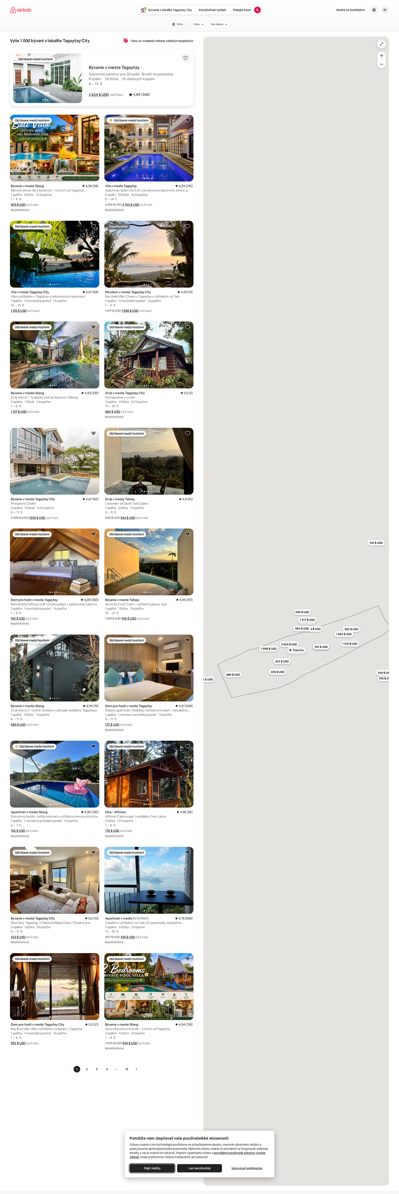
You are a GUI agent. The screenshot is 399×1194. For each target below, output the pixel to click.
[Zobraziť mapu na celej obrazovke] (381, 44)
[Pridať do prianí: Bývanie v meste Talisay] (187, 534)
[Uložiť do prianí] (185, 58)
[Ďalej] (136, 1069)
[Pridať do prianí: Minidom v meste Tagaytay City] (187, 226)
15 (126, 1069)
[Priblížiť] (381, 55)
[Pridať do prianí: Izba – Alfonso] (187, 746)
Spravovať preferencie (247, 1168)
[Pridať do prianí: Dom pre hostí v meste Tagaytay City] (93, 958)
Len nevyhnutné (200, 1168)
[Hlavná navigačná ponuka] (385, 10)
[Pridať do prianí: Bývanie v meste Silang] (93, 120)
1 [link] (77, 1069)
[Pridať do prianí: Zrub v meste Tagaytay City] (187, 327)
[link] (67, 1069)
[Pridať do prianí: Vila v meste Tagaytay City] (93, 226)
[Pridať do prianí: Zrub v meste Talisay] (187, 433)
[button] (99, 94)
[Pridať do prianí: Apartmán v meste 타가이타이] (187, 852)
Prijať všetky (152, 1168)
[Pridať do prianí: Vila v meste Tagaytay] (187, 120)
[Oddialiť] (381, 64)
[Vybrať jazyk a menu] (374, 10)
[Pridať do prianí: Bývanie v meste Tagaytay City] (93, 433)
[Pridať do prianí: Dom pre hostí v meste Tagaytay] (93, 534)
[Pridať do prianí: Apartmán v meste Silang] (93, 746)
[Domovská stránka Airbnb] (20, 10)
